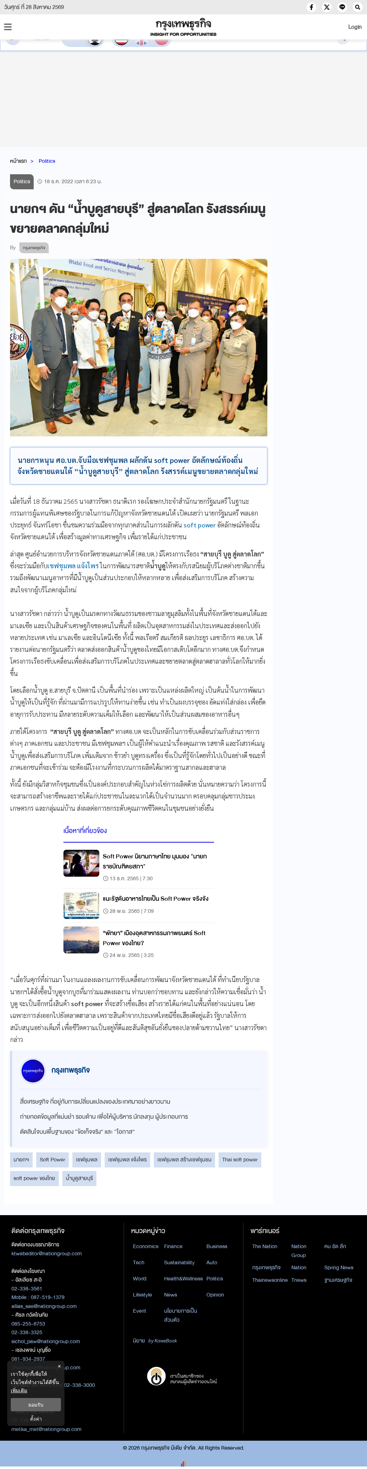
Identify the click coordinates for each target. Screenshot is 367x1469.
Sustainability (179, 1262)
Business (216, 1246)
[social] (311, 7)
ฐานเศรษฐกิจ (338, 1280)
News (170, 1294)
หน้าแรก (18, 161)
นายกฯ (21, 1159)
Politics (47, 161)
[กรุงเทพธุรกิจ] (183, 26)
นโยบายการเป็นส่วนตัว (180, 1315)
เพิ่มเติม (19, 1390)
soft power (200, 525)
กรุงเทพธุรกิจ (266, 1267)
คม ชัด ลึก (335, 1246)
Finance (173, 1246)
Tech (138, 1262)
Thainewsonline (270, 1280)
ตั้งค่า (36, 1418)
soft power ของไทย (34, 1178)
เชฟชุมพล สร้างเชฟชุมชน (184, 1159)
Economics (145, 1246)
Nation (298, 1267)
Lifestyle (142, 1294)
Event (139, 1311)
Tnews (298, 1280)
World (139, 1278)
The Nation (264, 1246)
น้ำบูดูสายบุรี (79, 1178)
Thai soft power (240, 1159)
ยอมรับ (35, 1404)
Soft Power (52, 1159)
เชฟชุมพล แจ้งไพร (127, 1159)
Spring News (338, 1267)
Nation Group (298, 1251)
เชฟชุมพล (86, 1159)
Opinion (215, 1294)
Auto (211, 1262)
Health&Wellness (183, 1278)
